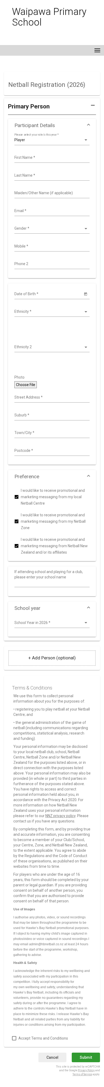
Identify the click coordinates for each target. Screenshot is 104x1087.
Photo (19, 377)
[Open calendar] (85, 294)
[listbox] (51, 140)
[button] (52, 108)
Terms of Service (82, 1074)
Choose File (25, 385)
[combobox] (51, 158)
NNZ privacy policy (60, 816)
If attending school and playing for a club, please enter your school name (48, 574)
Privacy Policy (86, 1070)
